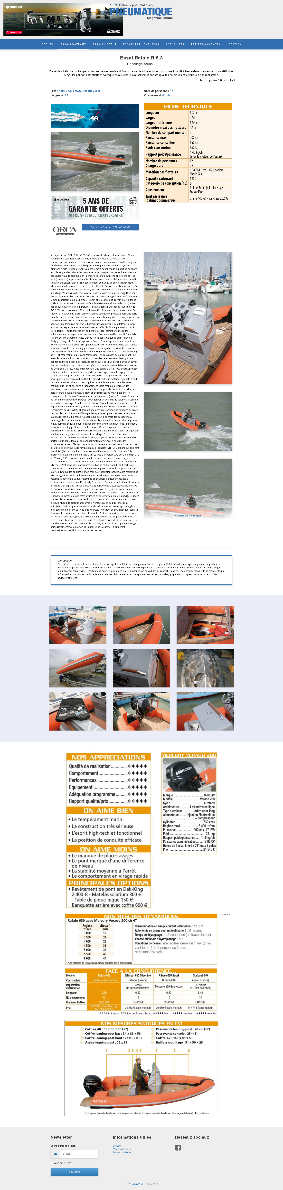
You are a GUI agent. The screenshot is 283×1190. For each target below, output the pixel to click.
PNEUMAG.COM (134, 1184)
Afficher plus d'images (188, 515)
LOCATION (234, 44)
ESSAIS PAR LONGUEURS (141, 44)
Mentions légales (122, 1149)
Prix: (53, 91)
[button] (57, 161)
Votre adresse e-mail (63, 1145)
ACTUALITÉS (175, 44)
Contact (117, 1145)
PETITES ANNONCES (205, 44)
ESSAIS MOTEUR (105, 44)
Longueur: (57, 95)
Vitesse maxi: (152, 95)
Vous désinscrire (62, 1162)
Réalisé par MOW (122, 1152)
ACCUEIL (48, 44)
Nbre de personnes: (156, 91)
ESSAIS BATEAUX (73, 44)
